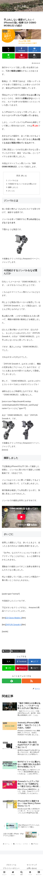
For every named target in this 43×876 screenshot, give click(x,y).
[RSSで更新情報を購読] (31, 681)
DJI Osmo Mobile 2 (13, 618)
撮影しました (13, 187)
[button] (34, 56)
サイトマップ (32, 865)
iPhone (7, 651)
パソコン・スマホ (19, 651)
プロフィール (11, 865)
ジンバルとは (13, 180)
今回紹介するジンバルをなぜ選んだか (22, 184)
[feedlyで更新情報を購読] (11, 681)
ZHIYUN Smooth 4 (13, 625)
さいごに (11, 191)
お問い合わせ (32, 868)
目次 (18, 176)
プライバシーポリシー (11, 868)
